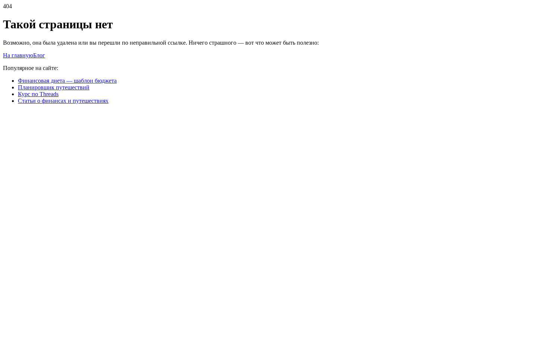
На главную (18, 55)
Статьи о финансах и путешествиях (63, 101)
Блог (39, 55)
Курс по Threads (38, 94)
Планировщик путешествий (53, 87)
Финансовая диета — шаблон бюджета (67, 80)
